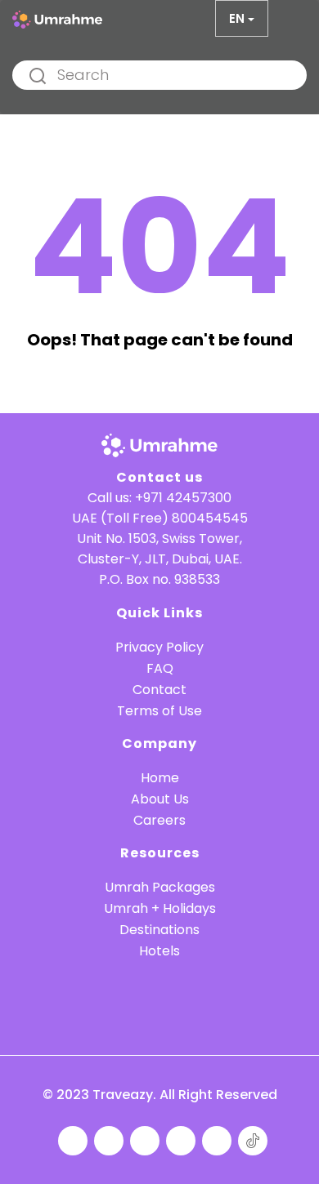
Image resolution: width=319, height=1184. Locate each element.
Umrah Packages (160, 887)
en (237, 18)
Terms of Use (159, 710)
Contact (159, 689)
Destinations (159, 929)
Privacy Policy (159, 647)
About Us (160, 799)
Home (160, 777)
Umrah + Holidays (160, 908)
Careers (159, 820)
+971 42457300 (183, 497)
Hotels (159, 950)
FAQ (159, 668)
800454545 (210, 518)
